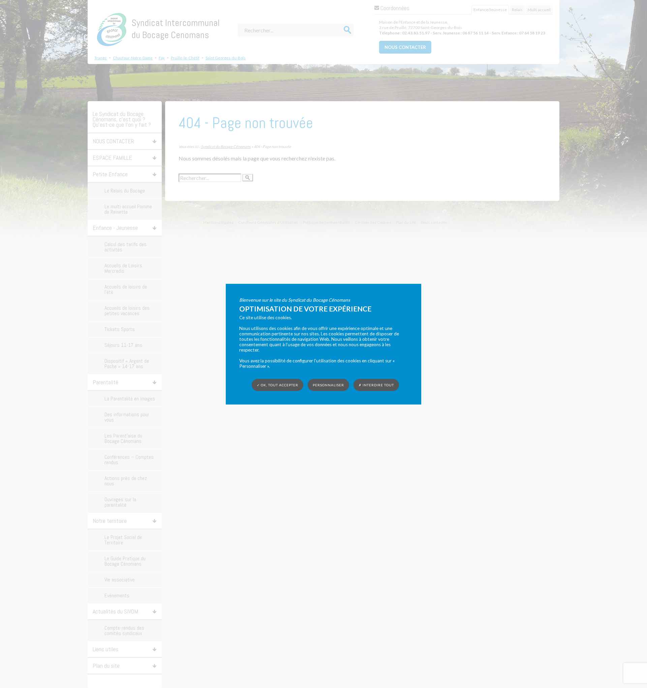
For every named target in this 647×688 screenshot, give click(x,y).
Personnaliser (328, 385)
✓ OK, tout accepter (277, 385)
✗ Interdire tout (376, 385)
